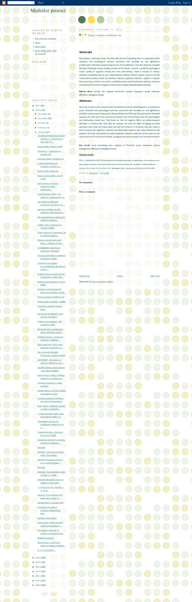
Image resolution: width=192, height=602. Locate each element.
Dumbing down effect (47, 518)
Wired (37, 42)
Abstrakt (41, 447)
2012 (37, 571)
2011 (37, 576)
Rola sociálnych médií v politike (52, 302)
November (43, 118)
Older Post (155, 276)
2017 (37, 106)
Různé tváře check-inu (48, 171)
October (42, 123)
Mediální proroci (48, 10)
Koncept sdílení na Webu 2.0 (51, 159)
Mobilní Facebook (46, 538)
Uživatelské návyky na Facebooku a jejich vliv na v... (51, 424)
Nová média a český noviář (50, 146)
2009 (37, 585)
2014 (37, 562)
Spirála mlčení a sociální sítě (50, 503)
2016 (37, 110)
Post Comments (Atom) (102, 281)
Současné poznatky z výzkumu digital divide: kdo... (49, 510)
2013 (37, 567)
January (42, 132)
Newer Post (84, 276)
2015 (37, 558)
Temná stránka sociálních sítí (51, 297)
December (43, 114)
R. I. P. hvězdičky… (47, 550)
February (42, 128)
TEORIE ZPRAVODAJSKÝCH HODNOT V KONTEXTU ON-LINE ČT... (51, 139)
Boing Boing (40, 46)
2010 (37, 580)
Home (120, 276)
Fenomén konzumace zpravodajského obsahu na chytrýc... (51, 266)
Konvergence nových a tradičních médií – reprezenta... (48, 186)
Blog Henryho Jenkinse (45, 38)
